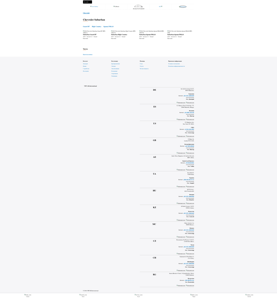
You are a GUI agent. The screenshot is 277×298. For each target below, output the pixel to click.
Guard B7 (86, 26)
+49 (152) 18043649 (188, 96)
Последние (86, 71)
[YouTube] (189, 84)
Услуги (141, 66)
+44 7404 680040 (189, 146)
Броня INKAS (109, 26)
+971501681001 (190, 163)
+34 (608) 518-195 (189, 112)
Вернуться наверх (87, 54)
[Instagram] (185, 84)
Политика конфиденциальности (176, 66)
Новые (84, 66)
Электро (113, 66)
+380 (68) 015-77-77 (188, 179)
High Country (96, 26)
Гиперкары (114, 76)
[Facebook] (182, 84)
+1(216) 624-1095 (189, 129)
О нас (141, 64)
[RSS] (193, 84)
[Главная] (138, 6)
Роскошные (114, 71)
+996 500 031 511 (189, 280)
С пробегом (86, 68)
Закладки (85, 64)
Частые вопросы (144, 68)
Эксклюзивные (115, 68)
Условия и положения (174, 64)
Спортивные (114, 73)
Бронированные (115, 64)
